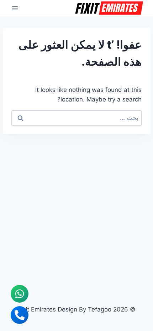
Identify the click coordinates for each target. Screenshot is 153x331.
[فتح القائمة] (15, 7)
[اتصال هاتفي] (19, 315)
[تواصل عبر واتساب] (19, 294)
